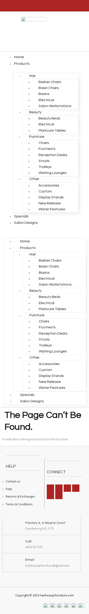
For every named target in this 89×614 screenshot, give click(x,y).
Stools (44, 161)
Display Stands (51, 197)
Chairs (44, 143)
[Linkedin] (67, 488)
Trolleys (45, 167)
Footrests (47, 149)
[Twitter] (50, 495)
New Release (50, 203)
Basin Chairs (49, 88)
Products (22, 63)
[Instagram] (59, 488)
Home (19, 57)
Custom (45, 191)
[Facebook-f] (50, 488)
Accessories (49, 185)
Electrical (46, 100)
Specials (21, 216)
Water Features (52, 209)
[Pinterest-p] (75, 488)
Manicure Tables (52, 130)
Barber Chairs (50, 82)
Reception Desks (53, 155)
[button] (45, 229)
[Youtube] (59, 495)
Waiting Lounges (53, 173)
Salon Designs (26, 223)
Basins (44, 94)
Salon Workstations (55, 106)
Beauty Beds (49, 118)
